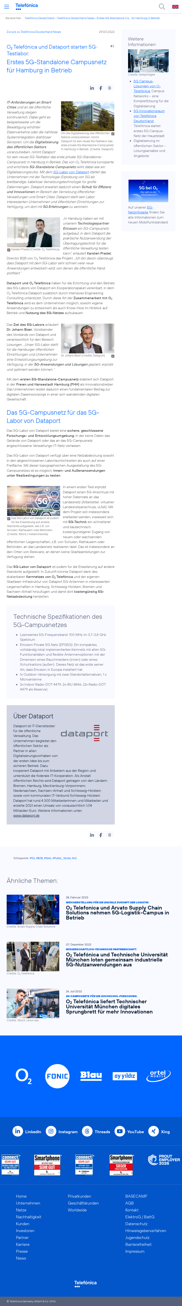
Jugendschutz (137, 1237)
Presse (22, 1251)
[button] (92, 87)
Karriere (23, 1244)
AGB (129, 1203)
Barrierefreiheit (138, 1244)
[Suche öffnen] (162, 6)
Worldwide (77, 1209)
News (21, 1258)
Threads (102, 1131)
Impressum (134, 1251)
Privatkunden (79, 1196)
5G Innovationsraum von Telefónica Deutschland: (149, 116)
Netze (21, 1209)
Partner (22, 1237)
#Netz (47, 858)
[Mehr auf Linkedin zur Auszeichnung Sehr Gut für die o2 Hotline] (85, 1165)
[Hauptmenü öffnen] (6, 6)
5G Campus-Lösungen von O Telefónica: (147, 86)
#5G (32, 858)
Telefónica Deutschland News (75, 18)
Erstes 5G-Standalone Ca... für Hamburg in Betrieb (128, 18)
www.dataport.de (26, 815)
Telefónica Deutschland (39, 18)
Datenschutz (136, 1223)
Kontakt (131, 1209)
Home (21, 1196)
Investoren (25, 1230)
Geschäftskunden (83, 1203)
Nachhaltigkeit (28, 1216)
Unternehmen (28, 1203)
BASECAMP (136, 1196)
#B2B (39, 858)
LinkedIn (33, 1131)
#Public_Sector (62, 858)
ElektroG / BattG (139, 1216)
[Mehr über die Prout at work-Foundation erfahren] (164, 1165)
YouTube (135, 1131)
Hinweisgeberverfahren (145, 1230)
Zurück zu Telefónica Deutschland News (34, 32)
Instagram (68, 1131)
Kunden (22, 1223)
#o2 (74, 858)
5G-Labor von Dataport (71, 172)
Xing (165, 1131)
